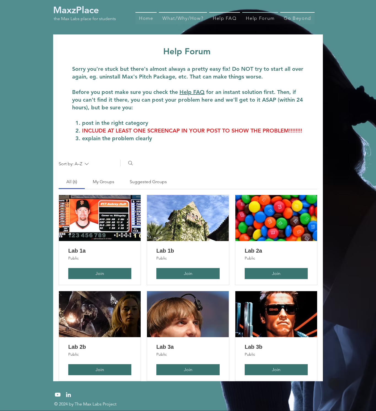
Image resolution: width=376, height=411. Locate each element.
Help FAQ (192, 92)
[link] (71, 181)
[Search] (130, 163)
